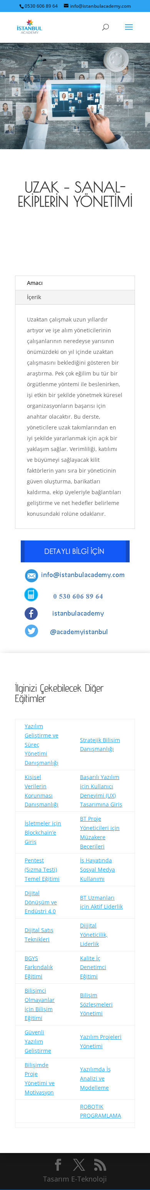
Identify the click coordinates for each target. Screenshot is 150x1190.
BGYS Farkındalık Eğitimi (39, 967)
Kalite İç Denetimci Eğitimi (93, 967)
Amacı (35, 282)
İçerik (34, 297)
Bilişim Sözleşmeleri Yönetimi (96, 1004)
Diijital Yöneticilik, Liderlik (94, 935)
